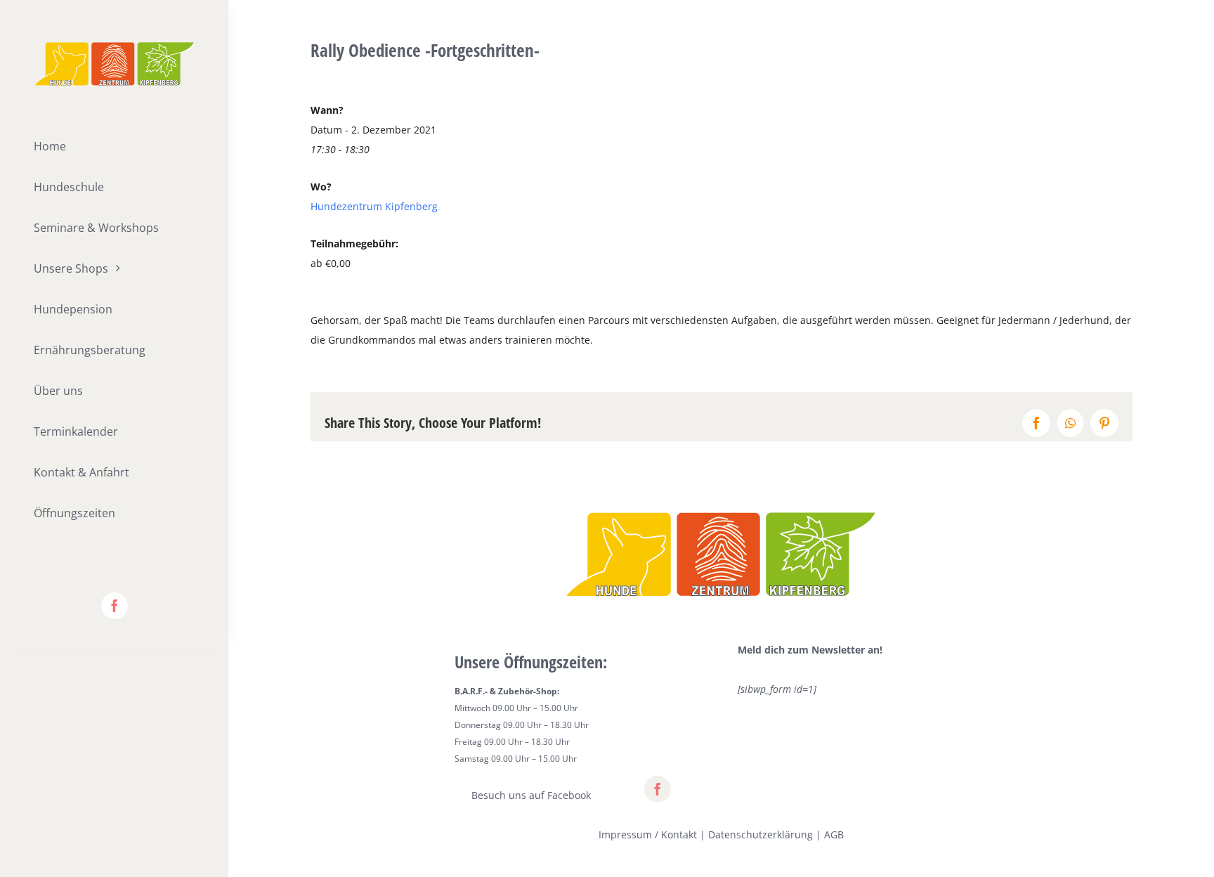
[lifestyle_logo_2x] (114, 46)
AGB (834, 834)
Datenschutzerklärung (760, 834)
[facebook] (114, 605)
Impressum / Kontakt (648, 834)
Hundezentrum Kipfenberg (374, 206)
